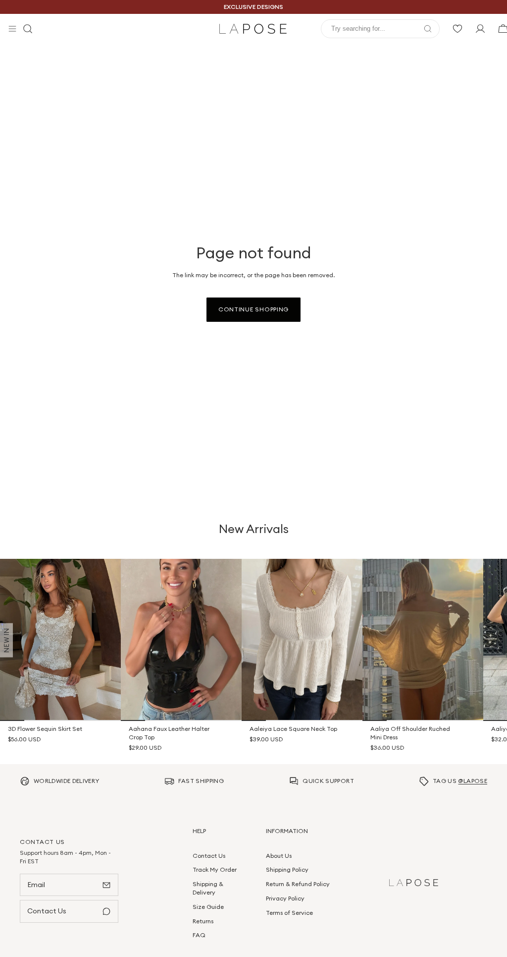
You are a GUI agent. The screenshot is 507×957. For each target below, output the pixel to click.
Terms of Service (289, 912)
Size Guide (208, 906)
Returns (203, 920)
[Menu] (12, 28)
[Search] (28, 29)
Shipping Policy (287, 869)
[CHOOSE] (106, 707)
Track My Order (215, 869)
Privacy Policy (285, 897)
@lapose (472, 780)
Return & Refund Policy (298, 884)
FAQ (199, 935)
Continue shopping (253, 309)
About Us (279, 855)
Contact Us (209, 855)
